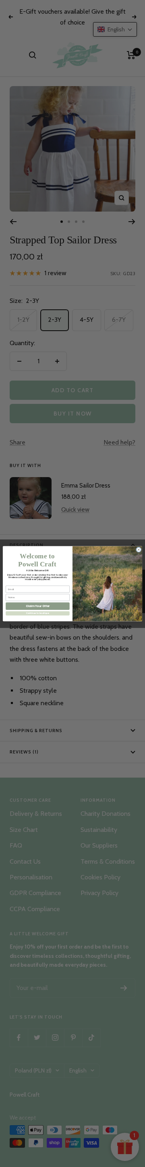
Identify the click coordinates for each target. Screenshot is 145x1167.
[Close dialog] (138, 549)
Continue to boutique (37, 613)
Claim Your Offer (38, 606)
